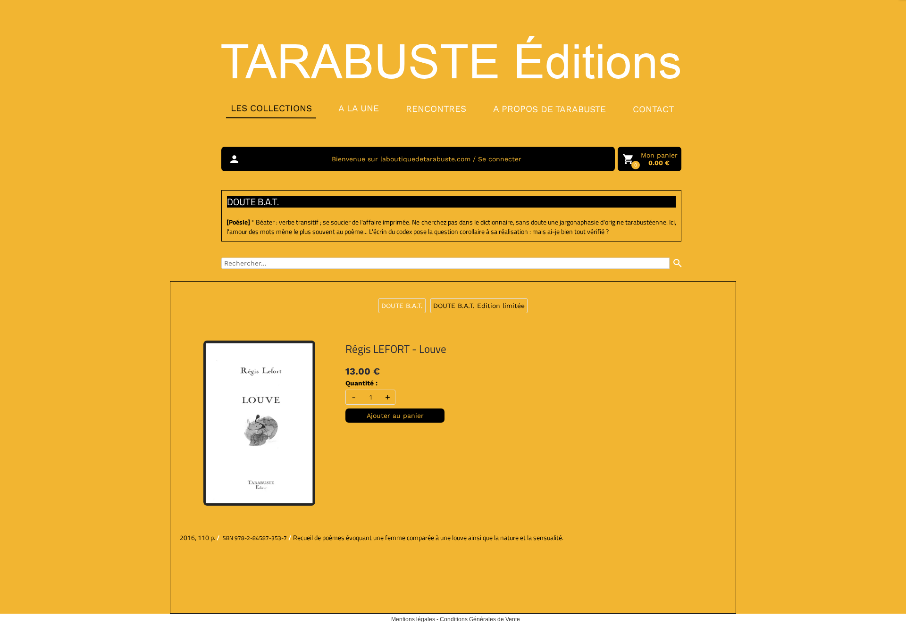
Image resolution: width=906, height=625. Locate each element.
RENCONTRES (436, 108)
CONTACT (653, 109)
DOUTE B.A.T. (402, 305)
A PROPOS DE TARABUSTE (549, 109)
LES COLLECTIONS (270, 108)
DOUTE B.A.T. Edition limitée (479, 305)
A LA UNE (358, 108)
